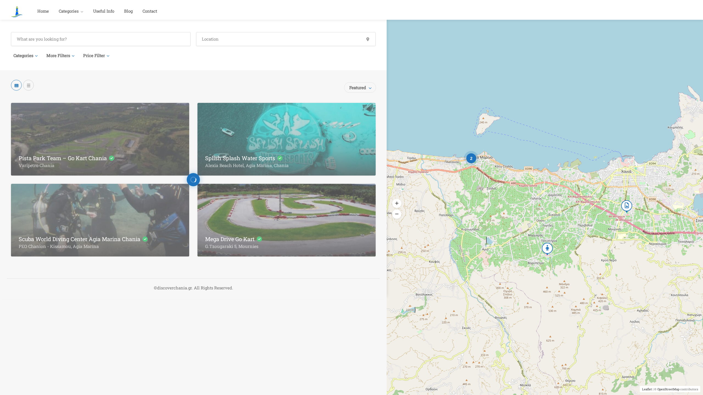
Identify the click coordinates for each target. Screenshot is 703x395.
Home (43, 11)
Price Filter (94, 55)
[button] (396, 203)
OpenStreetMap (668, 389)
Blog (128, 11)
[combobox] (360, 87)
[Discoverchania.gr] (17, 11)
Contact (150, 11)
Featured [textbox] (357, 87)
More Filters (58, 55)
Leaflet (647, 389)
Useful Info (103, 11)
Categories (69, 11)
